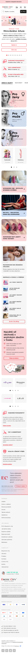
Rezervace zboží (5, 534)
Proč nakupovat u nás (7, 526)
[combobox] (10, 11)
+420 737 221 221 (12, 572)
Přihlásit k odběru (20, 486)
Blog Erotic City (5, 550)
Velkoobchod (4, 567)
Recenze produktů (6, 507)
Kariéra (3, 564)
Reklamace (4, 542)
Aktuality (3, 553)
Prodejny (3, 556)
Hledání (3, 501)
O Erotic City (4, 561)
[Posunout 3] (16, 167)
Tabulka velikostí (5, 512)
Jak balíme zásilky (6, 528)
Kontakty (3, 559)
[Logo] (7, 7)
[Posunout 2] (12, 390)
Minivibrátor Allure (14, 31)
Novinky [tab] (18, 83)
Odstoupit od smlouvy (14, 596)
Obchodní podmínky (6, 539)
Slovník (3, 509)
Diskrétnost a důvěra (6, 537)
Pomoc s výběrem (6, 504)
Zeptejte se (4, 515)
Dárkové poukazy (6, 517)
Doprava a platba (5, 531)
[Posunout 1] (11, 167)
